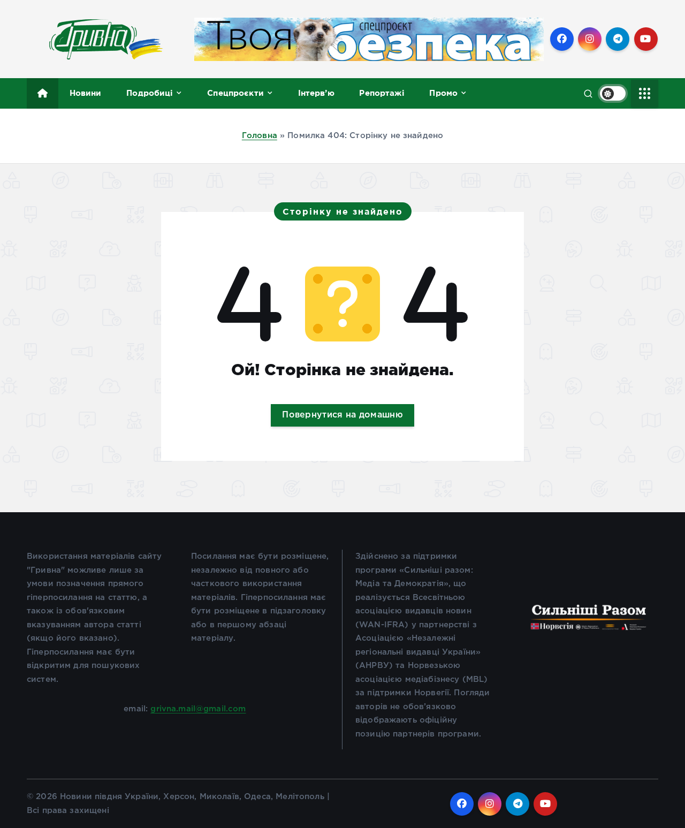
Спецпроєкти (235, 92)
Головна (259, 135)
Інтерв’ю (316, 92)
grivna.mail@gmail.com (198, 708)
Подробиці (149, 92)
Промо (443, 92)
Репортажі (381, 92)
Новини (86, 92)
